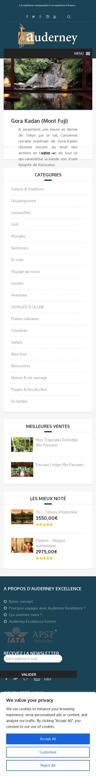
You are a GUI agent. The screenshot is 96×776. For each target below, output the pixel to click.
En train (17, 259)
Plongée (18, 236)
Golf (14, 224)
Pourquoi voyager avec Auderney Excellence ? (47, 608)
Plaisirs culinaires (25, 318)
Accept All (48, 739)
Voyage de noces (25, 271)
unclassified (21, 212)
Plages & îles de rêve (29, 389)
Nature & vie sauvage (29, 377)
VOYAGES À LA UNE (27, 307)
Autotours (19, 248)
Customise (48, 752)
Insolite (17, 283)
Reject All (48, 765)
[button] (79, 53)
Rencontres (20, 366)
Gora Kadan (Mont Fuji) (39, 120)
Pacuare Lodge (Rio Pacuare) (60, 464)
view (45, 153)
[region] (48, 734)
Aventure (19, 295)
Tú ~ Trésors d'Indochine (56, 512)
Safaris (16, 342)
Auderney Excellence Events (32, 621)
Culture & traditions (27, 189)
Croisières (19, 330)
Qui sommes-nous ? (25, 614)
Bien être (19, 354)
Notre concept (21, 601)
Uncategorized (23, 200)
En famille (19, 401)
